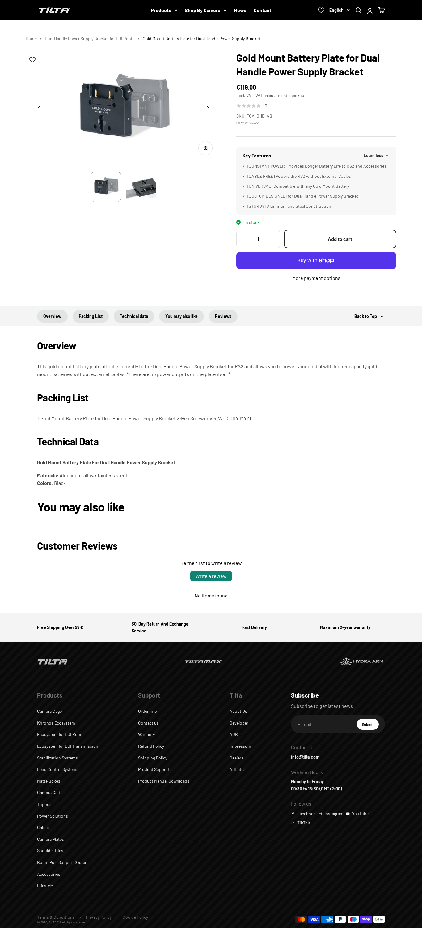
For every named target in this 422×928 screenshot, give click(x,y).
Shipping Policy (152, 757)
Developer (239, 722)
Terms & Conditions (56, 917)
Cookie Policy (135, 917)
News (240, 10)
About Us (238, 711)
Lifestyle (45, 885)
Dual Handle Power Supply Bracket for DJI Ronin (90, 38)
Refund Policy (151, 746)
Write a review (211, 576)
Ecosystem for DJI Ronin (60, 734)
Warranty (146, 734)
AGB (234, 734)
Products (161, 10)
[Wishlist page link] (321, 10)
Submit (370, 725)
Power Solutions (52, 816)
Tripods (44, 804)
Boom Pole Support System (63, 862)
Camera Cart (49, 792)
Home (31, 38)
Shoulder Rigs (50, 850)
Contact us (148, 722)
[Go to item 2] (141, 187)
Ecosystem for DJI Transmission (67, 746)
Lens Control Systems (57, 769)
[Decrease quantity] (246, 239)
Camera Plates (50, 839)
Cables (43, 827)
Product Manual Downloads (163, 781)
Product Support (154, 769)
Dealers (236, 757)
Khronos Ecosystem (56, 722)
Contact (262, 10)
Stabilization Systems (57, 757)
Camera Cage (49, 711)
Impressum (240, 746)
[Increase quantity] (271, 239)
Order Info (147, 711)
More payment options (316, 278)
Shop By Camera (202, 10)
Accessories (48, 874)
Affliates (238, 769)
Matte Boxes (48, 781)
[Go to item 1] (106, 187)
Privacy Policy (99, 917)
